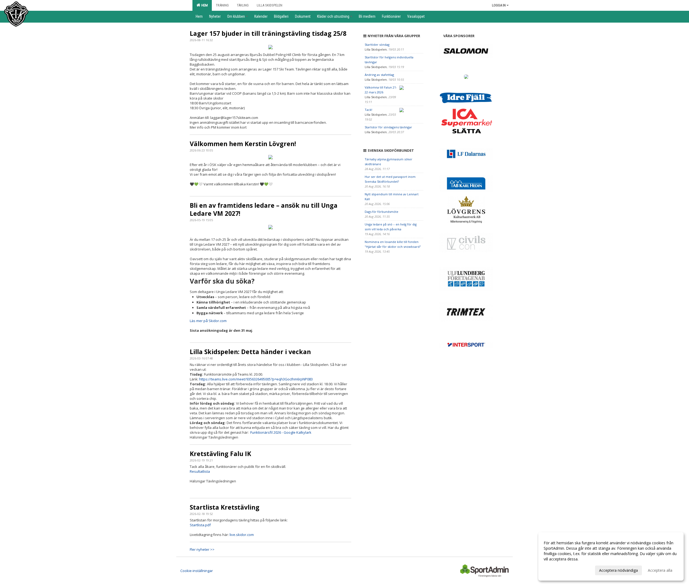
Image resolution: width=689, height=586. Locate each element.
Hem (204, 5)
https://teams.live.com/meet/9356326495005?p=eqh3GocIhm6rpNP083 (256, 379)
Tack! (368, 110)
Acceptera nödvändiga (618, 570)
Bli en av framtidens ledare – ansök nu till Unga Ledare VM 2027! (264, 209)
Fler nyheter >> (202, 549)
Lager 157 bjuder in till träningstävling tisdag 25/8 (268, 33)
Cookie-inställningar (196, 570)
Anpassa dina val (558, 569)
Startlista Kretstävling (224, 507)
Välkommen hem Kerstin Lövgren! (243, 143)
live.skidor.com (242, 534)
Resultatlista (200, 471)
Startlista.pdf (200, 525)
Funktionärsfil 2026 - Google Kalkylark (280, 432)
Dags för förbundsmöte (381, 212)
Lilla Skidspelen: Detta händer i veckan (250, 351)
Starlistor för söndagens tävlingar (388, 127)
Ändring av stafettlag (379, 75)
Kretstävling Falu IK (220, 453)
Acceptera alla (660, 570)
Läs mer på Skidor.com (208, 320)
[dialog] (611, 556)
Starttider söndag (377, 45)
